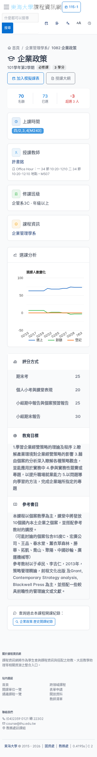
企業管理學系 (36, 47)
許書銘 (18, 161)
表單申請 (56, 690)
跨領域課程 (58, 685)
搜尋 (7, 28)
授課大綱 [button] (63, 78)
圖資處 (49, 746)
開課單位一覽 (12, 690)
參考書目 (30, 504)
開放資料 (56, 694)
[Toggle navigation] (6, 7)
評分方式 (30, 361)
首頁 (15, 47)
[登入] (57, 23)
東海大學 (10, 746)
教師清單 (56, 699)
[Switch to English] (68, 23)
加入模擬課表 (28, 78)
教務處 (63, 746)
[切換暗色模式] (89, 23)
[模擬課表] (46, 23)
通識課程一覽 (12, 694)
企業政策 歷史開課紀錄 (36, 622)
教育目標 (30, 435)
